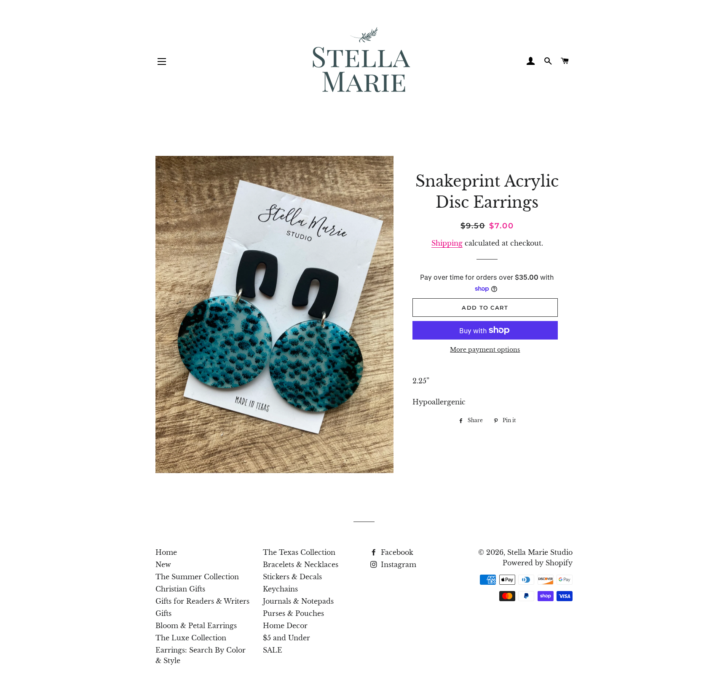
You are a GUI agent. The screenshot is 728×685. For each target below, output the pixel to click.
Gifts (163, 613)
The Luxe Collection (190, 638)
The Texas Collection (299, 552)
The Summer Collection (197, 577)
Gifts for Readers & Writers (202, 601)
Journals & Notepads (298, 601)
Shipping (447, 243)
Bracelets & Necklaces (300, 564)
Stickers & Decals (292, 577)
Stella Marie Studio (540, 552)
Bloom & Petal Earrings (196, 625)
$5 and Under (286, 638)
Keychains (280, 589)
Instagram (397, 564)
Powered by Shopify (538, 563)
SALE (272, 650)
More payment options (485, 349)
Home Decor (285, 625)
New (163, 564)
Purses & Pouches (293, 613)
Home (166, 552)
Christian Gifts (180, 589)
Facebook (396, 552)
